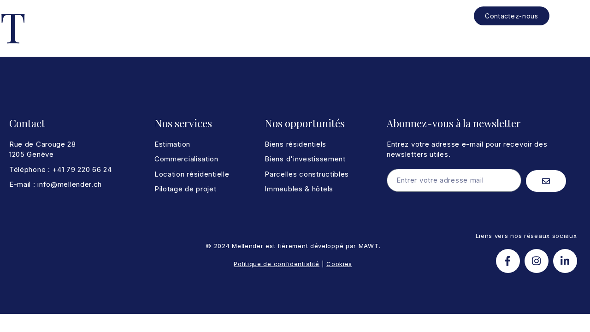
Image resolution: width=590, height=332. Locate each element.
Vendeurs (228, 16)
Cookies (339, 263)
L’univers (343, 16)
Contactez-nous (511, 16)
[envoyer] (546, 181)
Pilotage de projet (286, 16)
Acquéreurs (182, 16)
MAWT (369, 245)
